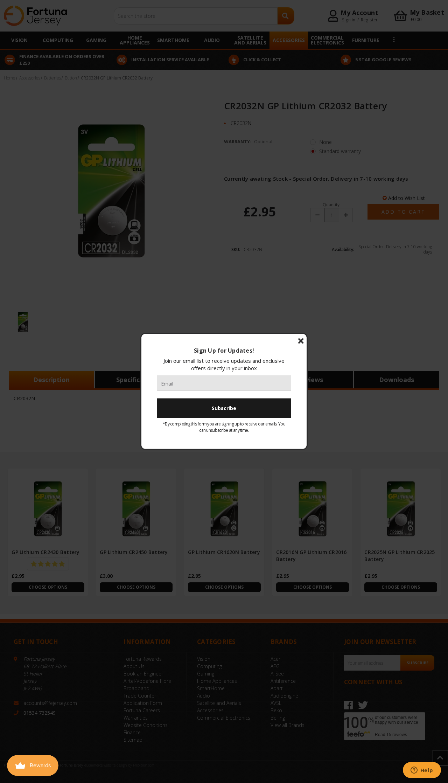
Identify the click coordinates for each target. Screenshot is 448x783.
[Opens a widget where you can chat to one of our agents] (421, 770)
